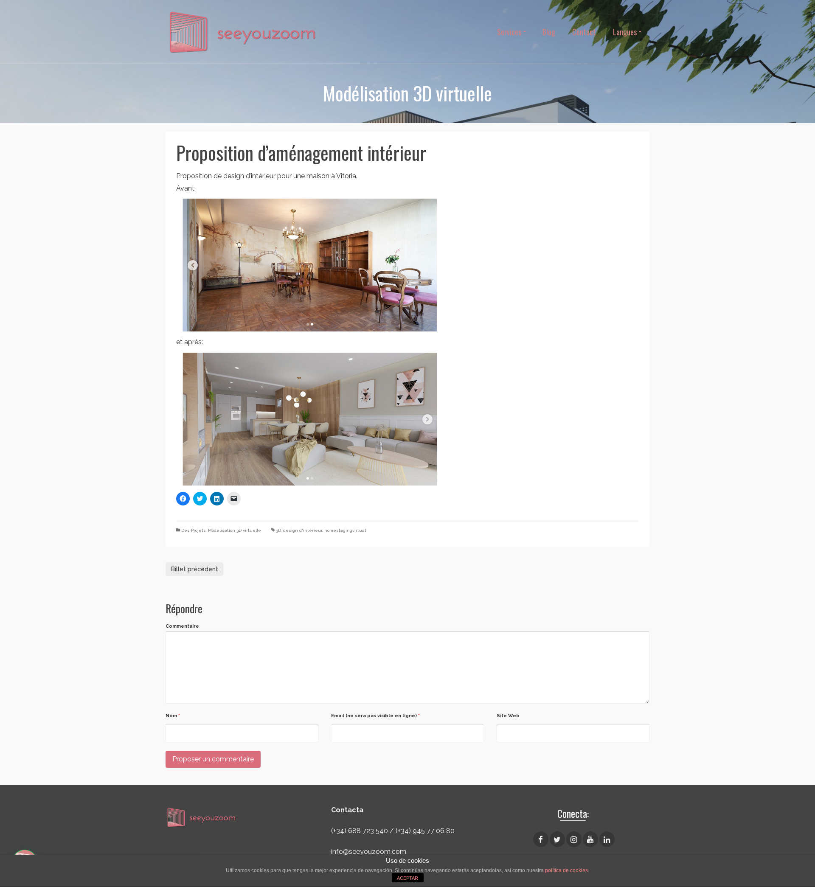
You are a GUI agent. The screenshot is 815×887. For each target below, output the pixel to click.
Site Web (508, 716)
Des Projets (193, 530)
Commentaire (182, 626)
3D (278, 530)
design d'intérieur (302, 530)
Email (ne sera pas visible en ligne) (375, 716)
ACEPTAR (407, 878)
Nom (173, 716)
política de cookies (566, 870)
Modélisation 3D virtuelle (234, 530)
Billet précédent (194, 569)
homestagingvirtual (345, 530)
